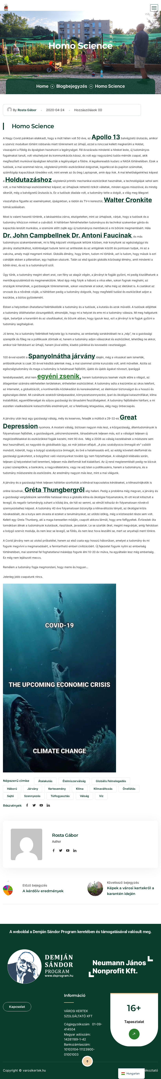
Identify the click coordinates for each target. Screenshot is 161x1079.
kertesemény (57, 788)
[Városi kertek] (6, 8)
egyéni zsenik (58, 376)
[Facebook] (27, 806)
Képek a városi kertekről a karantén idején (130, 891)
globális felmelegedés (111, 781)
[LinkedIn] (48, 806)
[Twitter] (34, 806)
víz (101, 796)
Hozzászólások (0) (88, 110)
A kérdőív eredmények (43, 891)
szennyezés (32, 796)
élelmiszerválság (74, 781)
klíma (79, 788)
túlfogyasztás (60, 796)
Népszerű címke (16, 781)
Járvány (32, 788)
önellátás (129, 788)
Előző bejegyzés (35, 885)
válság (84, 796)
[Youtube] (41, 806)
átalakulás (45, 781)
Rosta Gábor (27, 110)
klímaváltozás (103, 788)
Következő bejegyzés (123, 883)
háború (12, 788)
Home (42, 86)
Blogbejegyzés (71, 86)
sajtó (10, 796)
